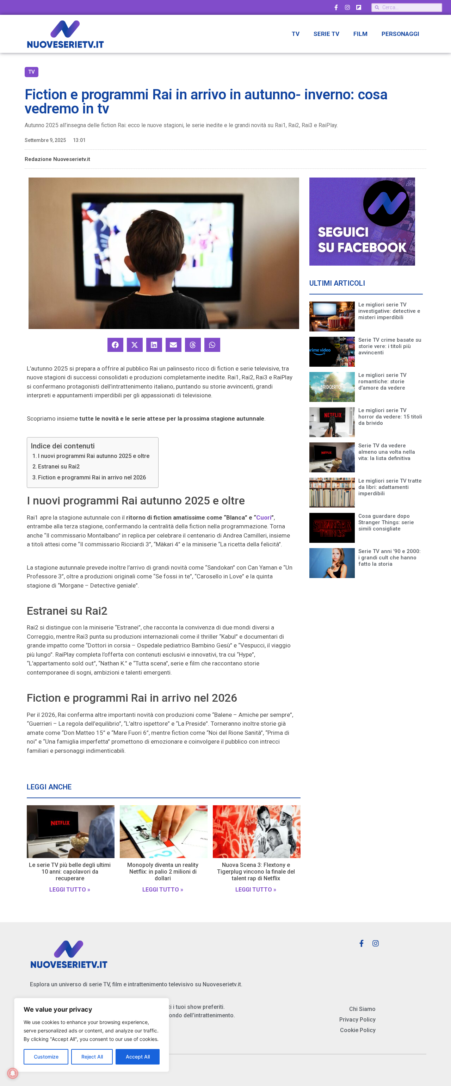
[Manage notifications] (12, 1073)
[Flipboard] (358, 7)
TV (295, 33)
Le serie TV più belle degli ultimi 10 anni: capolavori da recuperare (70, 872)
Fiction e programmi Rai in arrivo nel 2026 (92, 477)
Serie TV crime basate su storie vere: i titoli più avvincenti (389, 346)
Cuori (263, 517)
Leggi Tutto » (69, 889)
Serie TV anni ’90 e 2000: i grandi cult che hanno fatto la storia (389, 557)
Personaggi (400, 33)
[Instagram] (347, 7)
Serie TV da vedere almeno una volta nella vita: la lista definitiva (386, 451)
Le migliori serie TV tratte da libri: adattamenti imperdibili (390, 487)
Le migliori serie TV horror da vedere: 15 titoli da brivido (390, 416)
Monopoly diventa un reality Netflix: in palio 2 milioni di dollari (162, 872)
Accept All (138, 1057)
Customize (46, 1057)
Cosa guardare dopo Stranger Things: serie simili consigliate (386, 522)
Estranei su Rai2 (59, 466)
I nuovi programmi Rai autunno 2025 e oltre (93, 456)
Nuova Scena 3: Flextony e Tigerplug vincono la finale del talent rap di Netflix (256, 872)
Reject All (92, 1057)
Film (360, 33)
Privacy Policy (357, 1019)
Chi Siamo (362, 1009)
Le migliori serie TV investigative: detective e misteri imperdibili (389, 311)
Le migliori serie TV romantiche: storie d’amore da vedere (382, 381)
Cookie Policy (358, 1030)
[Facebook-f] (336, 7)
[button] (115, 345)
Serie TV (326, 33)
